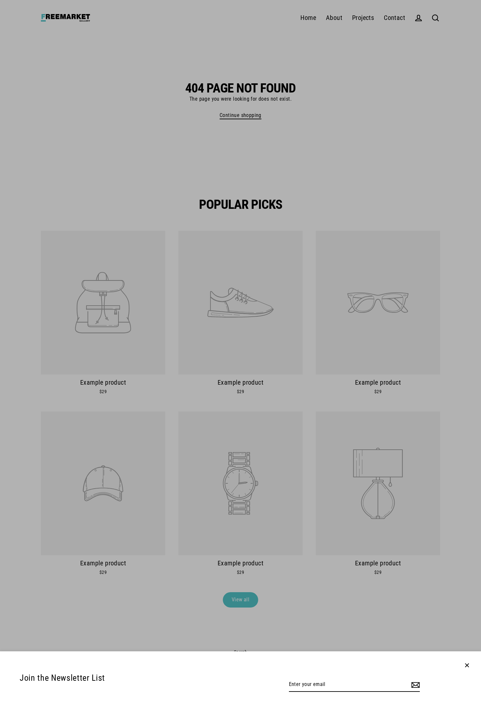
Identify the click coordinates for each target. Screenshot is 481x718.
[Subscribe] (414, 684)
